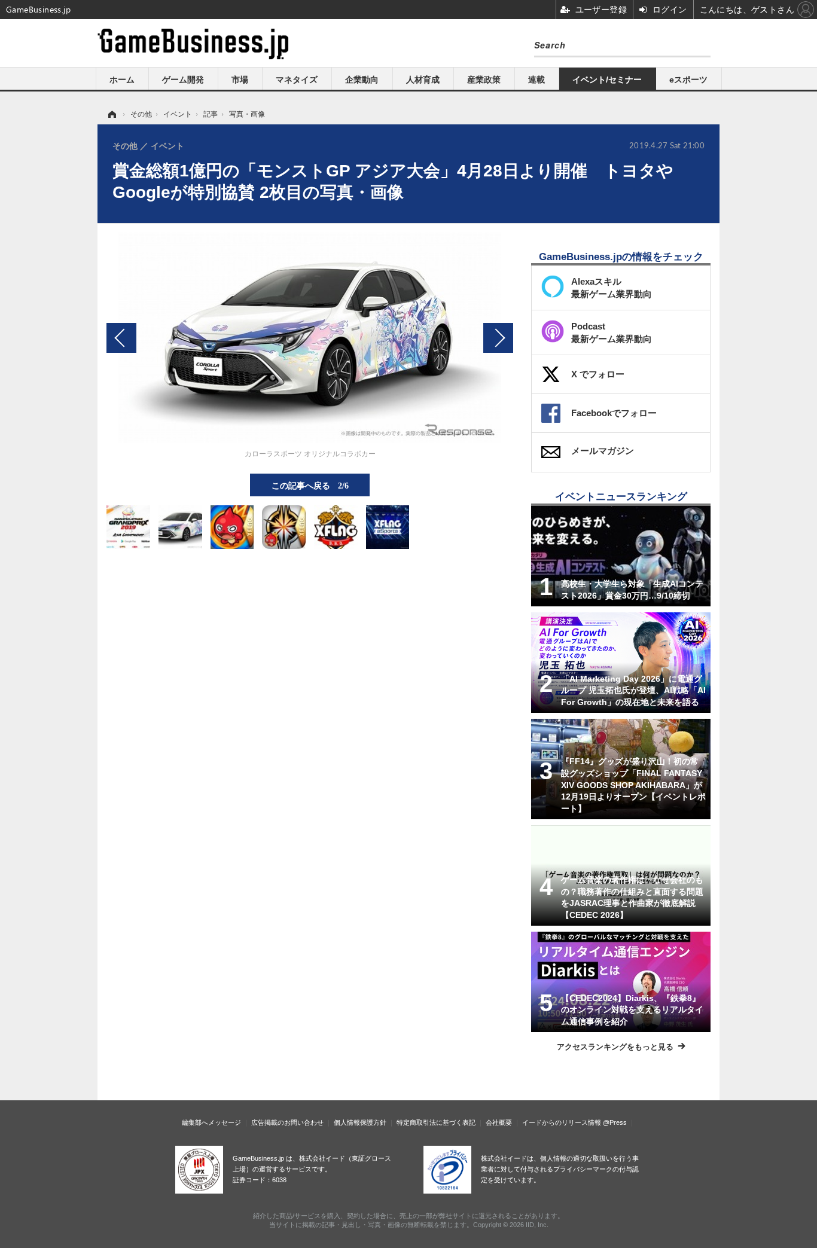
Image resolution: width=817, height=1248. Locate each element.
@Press (615, 1122)
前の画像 (121, 338)
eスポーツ (688, 79)
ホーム (122, 79)
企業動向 (362, 79)
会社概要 (499, 1122)
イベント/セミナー (607, 79)
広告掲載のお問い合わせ (287, 1122)
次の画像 (498, 338)
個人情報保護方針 (360, 1122)
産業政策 (484, 79)
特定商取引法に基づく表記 (436, 1122)
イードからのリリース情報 (561, 1122)
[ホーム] (111, 114)
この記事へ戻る (310, 485)
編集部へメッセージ (211, 1122)
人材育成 (423, 79)
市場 (239, 79)
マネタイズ (297, 79)
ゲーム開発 (183, 79)
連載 (536, 79)
